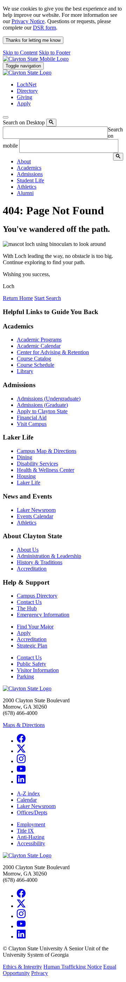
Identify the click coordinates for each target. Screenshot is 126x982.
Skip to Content (20, 53)
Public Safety (31, 664)
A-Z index (28, 793)
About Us (27, 550)
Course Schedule (35, 365)
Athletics (26, 523)
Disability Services (37, 464)
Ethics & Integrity (22, 967)
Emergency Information (43, 615)
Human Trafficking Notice (72, 967)
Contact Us (29, 602)
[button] (24, 161)
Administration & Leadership (49, 556)
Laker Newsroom (36, 510)
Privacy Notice (28, 21)
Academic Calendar (39, 346)
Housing (26, 476)
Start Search (47, 298)
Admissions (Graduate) (42, 405)
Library (25, 371)
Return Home (18, 298)
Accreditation (32, 569)
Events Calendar (35, 516)
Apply (24, 633)
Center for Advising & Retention (53, 352)
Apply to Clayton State (42, 411)
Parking (25, 676)
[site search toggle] (5, 117)
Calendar (27, 800)
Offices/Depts (32, 812)
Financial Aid (32, 418)
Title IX (25, 831)
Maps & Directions (24, 725)
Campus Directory (37, 596)
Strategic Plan (32, 646)
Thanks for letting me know (33, 40)
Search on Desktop (24, 122)
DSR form (44, 28)
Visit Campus (32, 424)
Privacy (39, 973)
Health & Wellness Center (45, 470)
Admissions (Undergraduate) (48, 399)
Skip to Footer (54, 53)
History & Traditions (39, 562)
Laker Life (28, 483)
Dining (24, 457)
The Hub (27, 608)
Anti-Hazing (30, 837)
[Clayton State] (36, 59)
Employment (31, 824)
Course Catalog (34, 359)
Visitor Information (38, 670)
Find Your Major (35, 627)
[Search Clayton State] (51, 122)
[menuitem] (70, 161)
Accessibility (31, 843)
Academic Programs (39, 340)
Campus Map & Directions (46, 451)
